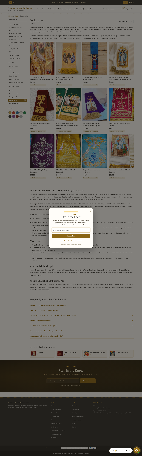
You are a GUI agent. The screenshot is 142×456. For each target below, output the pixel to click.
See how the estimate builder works (70, 241)
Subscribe (71, 236)
